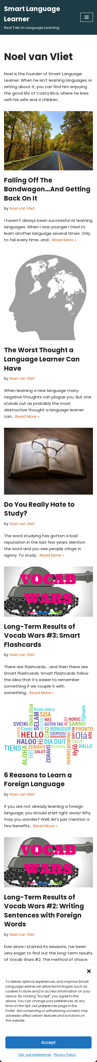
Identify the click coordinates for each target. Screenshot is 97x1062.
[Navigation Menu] (86, 17)
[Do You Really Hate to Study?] (48, 461)
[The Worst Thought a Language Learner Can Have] (48, 295)
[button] (89, 971)
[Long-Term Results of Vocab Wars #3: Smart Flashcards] (48, 592)
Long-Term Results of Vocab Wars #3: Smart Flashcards (42, 635)
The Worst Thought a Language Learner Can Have (42, 359)
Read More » (64, 240)
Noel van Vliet (22, 208)
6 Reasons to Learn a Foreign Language (38, 780)
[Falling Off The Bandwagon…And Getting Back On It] (48, 140)
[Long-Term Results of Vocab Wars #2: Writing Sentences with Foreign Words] (48, 862)
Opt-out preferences (34, 1054)
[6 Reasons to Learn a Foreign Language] (48, 734)
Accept (48, 1042)
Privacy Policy (65, 1054)
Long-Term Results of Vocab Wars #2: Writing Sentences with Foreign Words (44, 911)
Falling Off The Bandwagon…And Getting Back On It (47, 189)
